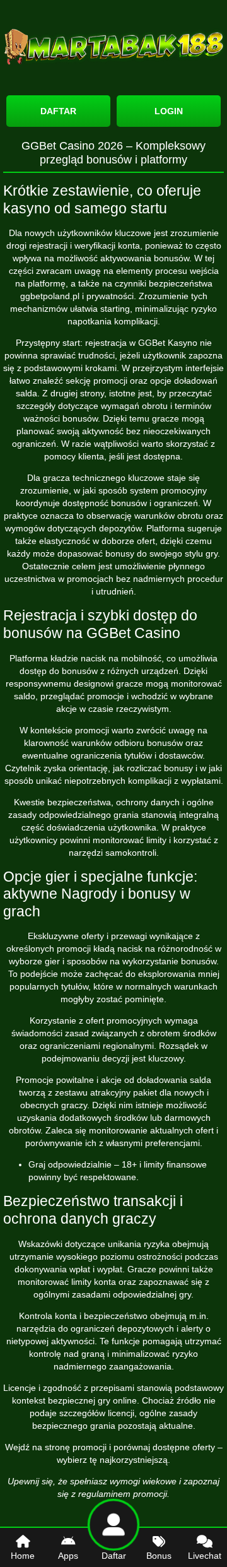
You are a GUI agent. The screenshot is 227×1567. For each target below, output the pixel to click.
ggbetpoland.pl (49, 296)
